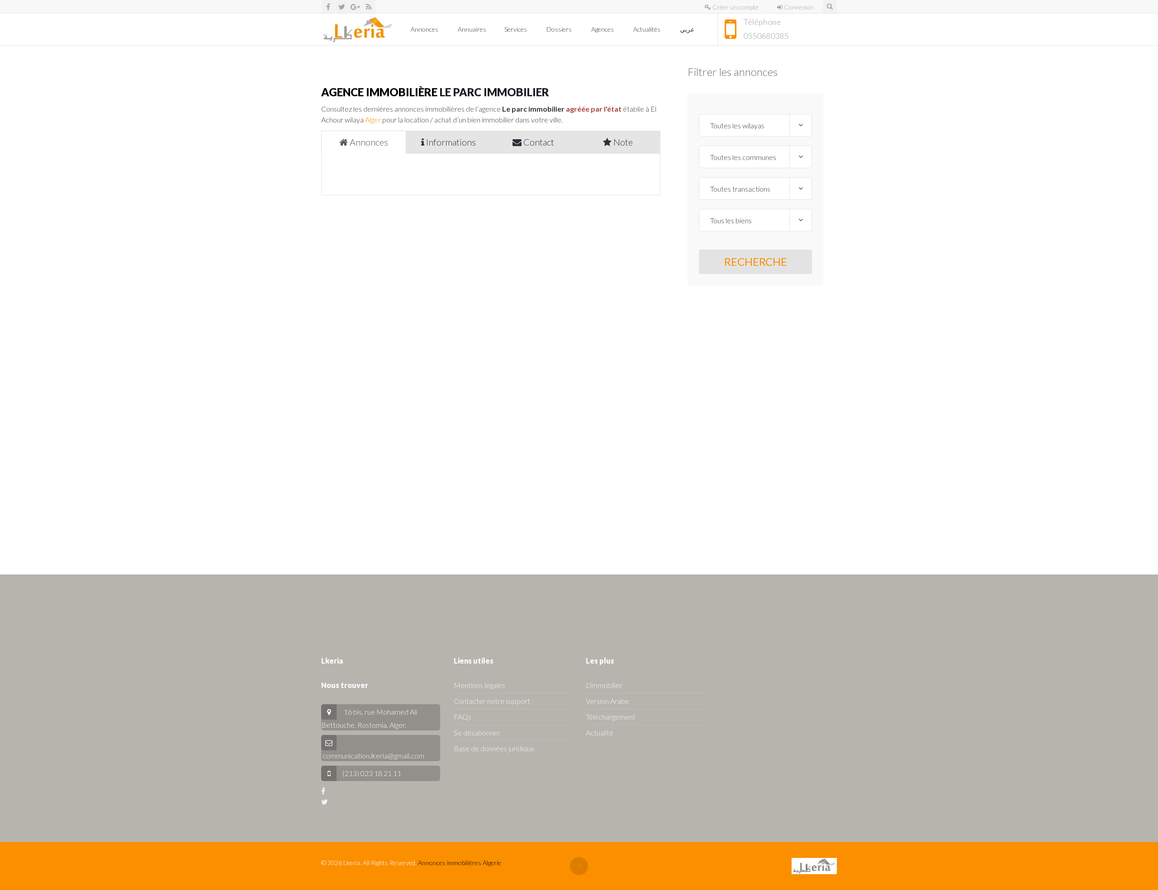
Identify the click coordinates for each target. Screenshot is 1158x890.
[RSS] (368, 6)
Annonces (425, 29)
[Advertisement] (755, 420)
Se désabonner (477, 732)
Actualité (599, 732)
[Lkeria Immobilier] (358, 29)
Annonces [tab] (368, 142)
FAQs (462, 716)
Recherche (755, 261)
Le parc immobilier (494, 92)
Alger (373, 119)
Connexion (798, 7)
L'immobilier (604, 685)
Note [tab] (622, 142)
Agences (603, 29)
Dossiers (559, 29)
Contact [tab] (538, 142)
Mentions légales (479, 685)
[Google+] (355, 6)
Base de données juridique (494, 748)
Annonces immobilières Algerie (459, 862)
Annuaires (472, 29)
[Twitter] (341, 6)
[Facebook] (328, 6)
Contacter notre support (492, 701)
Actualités (647, 29)
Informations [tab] (450, 142)
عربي (688, 29)
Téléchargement (611, 716)
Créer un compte (735, 7)
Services (516, 29)
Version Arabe (607, 701)
